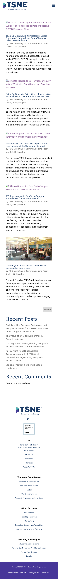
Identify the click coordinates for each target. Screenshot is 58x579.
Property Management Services (29, 498)
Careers (29, 458)
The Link (29, 490)
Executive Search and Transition (29, 525)
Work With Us (29, 467)
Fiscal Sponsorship (29, 517)
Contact (29, 463)
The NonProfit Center (29, 485)
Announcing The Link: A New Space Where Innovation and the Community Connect (27, 144)
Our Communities (29, 494)
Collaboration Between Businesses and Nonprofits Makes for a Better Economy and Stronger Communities (27, 328)
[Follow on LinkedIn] (28, 419)
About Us (29, 454)
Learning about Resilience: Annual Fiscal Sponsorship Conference (26, 266)
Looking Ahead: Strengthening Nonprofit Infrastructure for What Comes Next (27, 345)
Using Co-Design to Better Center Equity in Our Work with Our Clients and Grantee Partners (28, 95)
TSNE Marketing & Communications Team (28, 43)
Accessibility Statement (17, 573)
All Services (29, 512)
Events (29, 556)
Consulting (29, 521)
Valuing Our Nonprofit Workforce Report (29, 548)
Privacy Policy (34, 573)
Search (47, 309)
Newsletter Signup (29, 552)
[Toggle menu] (53, 5)
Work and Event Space (29, 481)
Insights (22, 46)
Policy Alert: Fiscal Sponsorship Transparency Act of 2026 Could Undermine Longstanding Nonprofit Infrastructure (24, 355)
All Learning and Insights (29, 544)
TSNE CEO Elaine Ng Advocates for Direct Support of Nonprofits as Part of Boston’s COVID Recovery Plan (26, 38)
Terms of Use (46, 573)
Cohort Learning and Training (29, 529)
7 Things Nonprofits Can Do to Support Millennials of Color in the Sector (25, 197)
